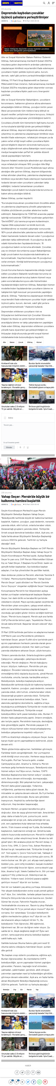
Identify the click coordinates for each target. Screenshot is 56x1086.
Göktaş (29, 342)
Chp (14, 1020)
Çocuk (20, 342)
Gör (21, 1020)
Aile (4, 342)
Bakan (12, 342)
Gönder (9, 447)
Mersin (29, 1020)
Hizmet (39, 342)
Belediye (6, 1020)
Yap (37, 1020)
